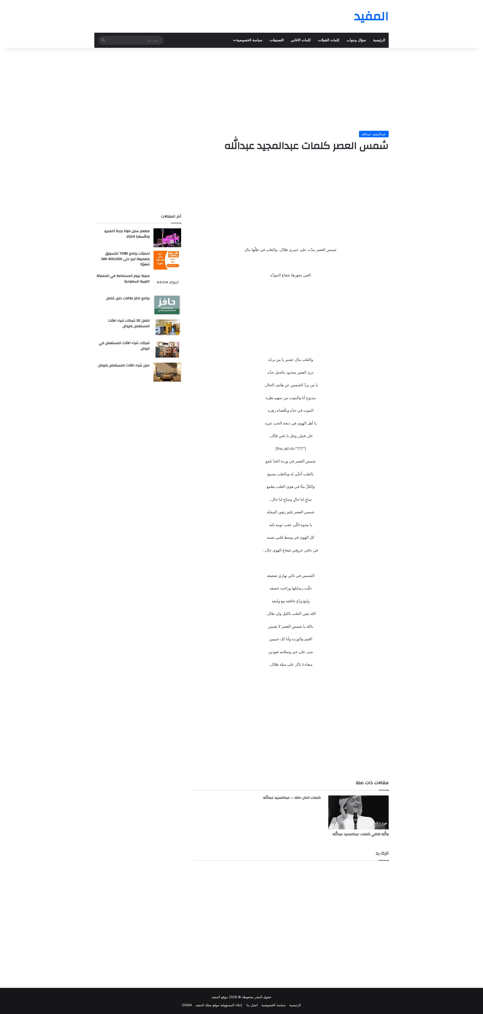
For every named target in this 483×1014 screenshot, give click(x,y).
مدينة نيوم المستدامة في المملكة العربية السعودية (123, 279)
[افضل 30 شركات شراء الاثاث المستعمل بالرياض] (167, 327)
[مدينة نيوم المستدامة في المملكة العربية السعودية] (167, 282)
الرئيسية (379, 40)
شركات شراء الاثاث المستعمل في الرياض (124, 346)
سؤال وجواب (356, 40)
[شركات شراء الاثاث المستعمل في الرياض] (167, 349)
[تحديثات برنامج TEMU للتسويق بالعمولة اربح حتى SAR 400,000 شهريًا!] (167, 260)
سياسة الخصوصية (249, 40)
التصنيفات (277, 40)
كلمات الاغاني (301, 40)
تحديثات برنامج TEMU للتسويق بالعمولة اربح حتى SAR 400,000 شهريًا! (125, 259)
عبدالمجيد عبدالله (374, 134)
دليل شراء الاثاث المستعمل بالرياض (124, 365)
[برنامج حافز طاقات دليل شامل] (167, 304)
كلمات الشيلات (329, 40)
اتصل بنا (252, 1005)
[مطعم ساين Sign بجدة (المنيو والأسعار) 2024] (167, 237)
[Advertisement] (241, 88)
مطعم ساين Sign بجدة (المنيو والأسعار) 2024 (127, 234)
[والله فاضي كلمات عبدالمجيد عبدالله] (358, 812)
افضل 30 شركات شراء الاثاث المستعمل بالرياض (129, 323)
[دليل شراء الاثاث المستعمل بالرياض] (167, 372)
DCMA (187, 1005)
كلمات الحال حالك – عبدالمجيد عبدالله (292, 797)
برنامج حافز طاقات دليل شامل (128, 298)
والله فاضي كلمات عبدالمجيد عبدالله (361, 834)
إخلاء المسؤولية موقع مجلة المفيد (218, 1005)
